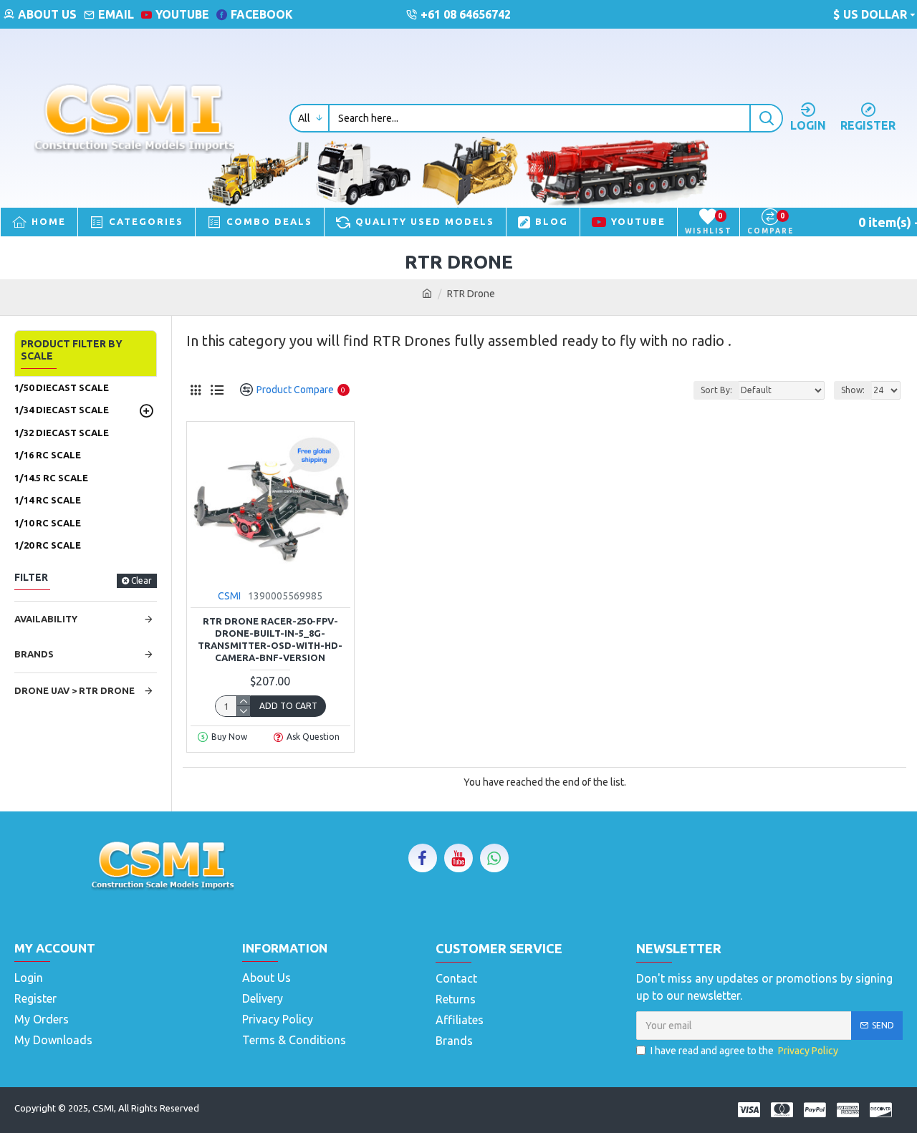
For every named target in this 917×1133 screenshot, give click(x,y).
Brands (34, 654)
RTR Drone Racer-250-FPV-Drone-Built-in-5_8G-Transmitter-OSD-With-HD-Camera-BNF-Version (270, 639)
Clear (141, 580)
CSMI (229, 596)
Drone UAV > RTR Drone (74, 690)
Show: (853, 390)
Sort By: (716, 390)
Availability (45, 619)
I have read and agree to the (744, 1050)
